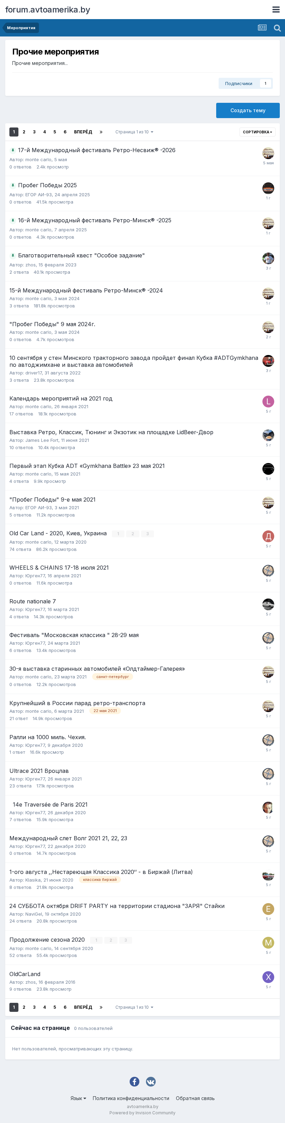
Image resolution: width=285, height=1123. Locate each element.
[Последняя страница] (101, 132)
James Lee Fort (41, 440)
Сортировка (256, 132)
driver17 (33, 372)
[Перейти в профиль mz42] (268, 943)
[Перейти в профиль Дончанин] (268, 536)
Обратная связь (195, 1098)
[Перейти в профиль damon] (268, 361)
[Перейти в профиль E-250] (268, 909)
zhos (30, 264)
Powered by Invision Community (142, 1112)
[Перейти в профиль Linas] (268, 401)
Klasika (33, 880)
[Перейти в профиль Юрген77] (268, 571)
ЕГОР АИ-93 (38, 194)
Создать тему (248, 110)
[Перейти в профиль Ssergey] (268, 469)
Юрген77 (35, 575)
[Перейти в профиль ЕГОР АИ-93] (268, 188)
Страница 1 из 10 (133, 131)
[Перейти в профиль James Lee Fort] (268, 435)
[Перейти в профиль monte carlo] (268, 153)
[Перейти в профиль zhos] (268, 258)
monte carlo (38, 159)
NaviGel (33, 914)
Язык (77, 1098)
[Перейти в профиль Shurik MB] (268, 808)
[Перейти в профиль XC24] (268, 977)
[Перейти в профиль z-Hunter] (268, 604)
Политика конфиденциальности (131, 1098)
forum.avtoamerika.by (47, 10)
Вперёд (83, 131)
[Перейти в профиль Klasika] (268, 875)
